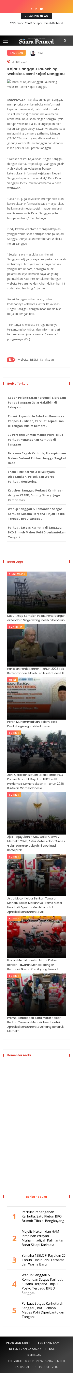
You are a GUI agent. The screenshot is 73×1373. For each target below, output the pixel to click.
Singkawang (17, 573)
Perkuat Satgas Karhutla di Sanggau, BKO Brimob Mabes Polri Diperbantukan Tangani (36, 532)
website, (23, 359)
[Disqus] (36, 1120)
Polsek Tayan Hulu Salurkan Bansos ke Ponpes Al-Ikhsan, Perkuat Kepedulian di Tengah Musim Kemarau (36, 421)
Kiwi (40, 53)
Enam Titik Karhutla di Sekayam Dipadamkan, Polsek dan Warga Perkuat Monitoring (31, 476)
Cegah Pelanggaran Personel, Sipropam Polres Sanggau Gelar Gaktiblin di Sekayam (37, 402)
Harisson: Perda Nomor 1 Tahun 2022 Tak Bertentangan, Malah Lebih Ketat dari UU (35, 671)
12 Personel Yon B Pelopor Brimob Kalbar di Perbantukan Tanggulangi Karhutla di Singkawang (36, 26)
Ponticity (16, 626)
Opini (12, 679)
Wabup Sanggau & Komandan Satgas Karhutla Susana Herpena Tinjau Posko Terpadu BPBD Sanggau (36, 514)
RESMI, (34, 359)
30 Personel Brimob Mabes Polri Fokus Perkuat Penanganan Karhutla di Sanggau (35, 439)
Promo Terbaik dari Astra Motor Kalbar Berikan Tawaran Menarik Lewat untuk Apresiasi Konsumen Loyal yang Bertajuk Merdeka (35, 1024)
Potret (14, 732)
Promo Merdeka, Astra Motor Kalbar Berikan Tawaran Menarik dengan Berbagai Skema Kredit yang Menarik (33, 964)
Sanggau (16, 53)
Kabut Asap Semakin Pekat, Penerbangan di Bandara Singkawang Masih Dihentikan (36, 618)
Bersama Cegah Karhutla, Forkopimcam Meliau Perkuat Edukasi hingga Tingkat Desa (37, 458)
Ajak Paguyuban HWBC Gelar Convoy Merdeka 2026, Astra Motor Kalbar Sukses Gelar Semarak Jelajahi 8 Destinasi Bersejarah (36, 843)
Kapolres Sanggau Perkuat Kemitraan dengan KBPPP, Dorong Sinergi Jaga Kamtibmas (35, 495)
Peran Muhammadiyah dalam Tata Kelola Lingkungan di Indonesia (32, 724)
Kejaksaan (47, 359)
